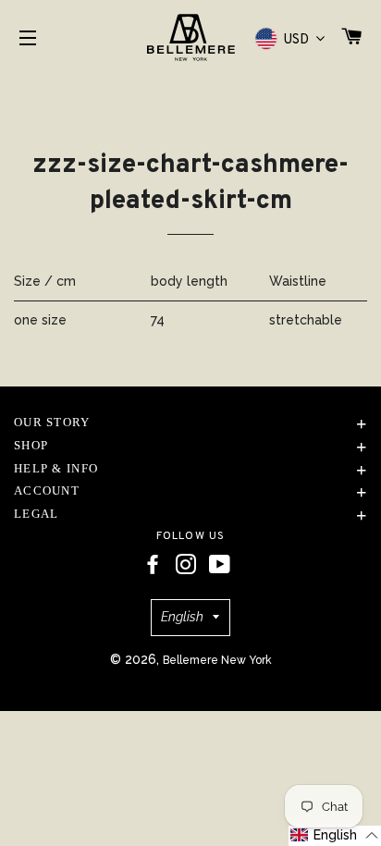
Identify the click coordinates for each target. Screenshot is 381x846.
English (182, 616)
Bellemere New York (217, 660)
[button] (335, 836)
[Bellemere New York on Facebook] (152, 565)
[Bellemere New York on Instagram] (186, 565)
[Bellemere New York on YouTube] (219, 565)
